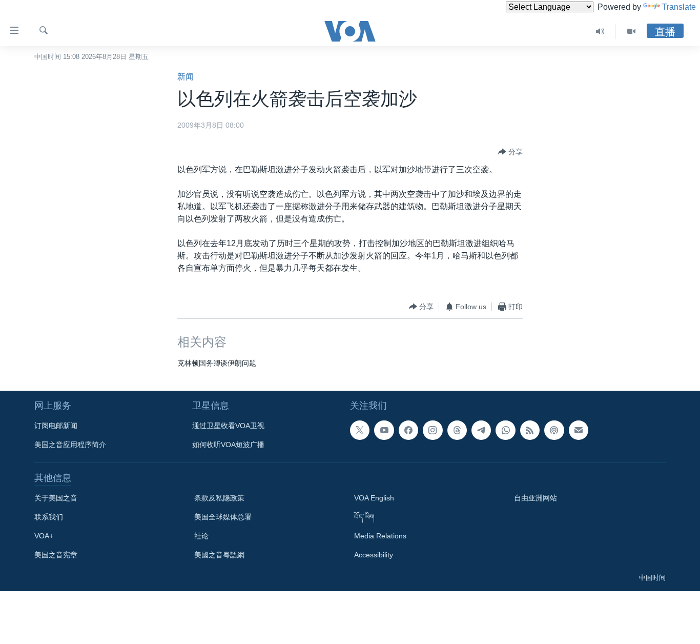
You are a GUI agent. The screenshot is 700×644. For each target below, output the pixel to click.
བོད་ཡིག (364, 517)
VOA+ (43, 536)
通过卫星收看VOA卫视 (228, 425)
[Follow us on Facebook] (408, 430)
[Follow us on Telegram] (481, 430)
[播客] (554, 430)
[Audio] (600, 31)
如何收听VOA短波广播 (228, 444)
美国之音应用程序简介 (70, 444)
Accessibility (373, 555)
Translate (679, 7)
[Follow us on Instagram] (432, 430)
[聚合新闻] (530, 430)
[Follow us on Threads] (457, 430)
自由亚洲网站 (535, 498)
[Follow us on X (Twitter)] (359, 430)
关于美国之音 (55, 498)
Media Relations (380, 536)
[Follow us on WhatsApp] (505, 430)
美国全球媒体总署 (223, 517)
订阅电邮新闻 (55, 425)
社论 (201, 536)
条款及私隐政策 (219, 498)
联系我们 (48, 517)
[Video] (631, 31)
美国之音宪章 (55, 555)
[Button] (510, 152)
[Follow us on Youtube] (384, 430)
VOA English (374, 498)
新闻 (185, 76)
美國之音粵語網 (219, 555)
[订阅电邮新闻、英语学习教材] (578, 430)
